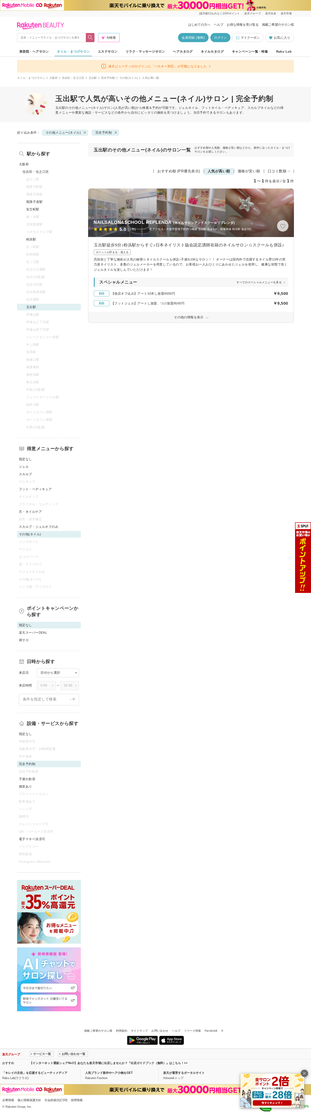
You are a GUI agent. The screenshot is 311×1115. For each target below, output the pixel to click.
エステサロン (108, 51)
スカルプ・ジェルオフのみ (38, 526)
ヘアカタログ (183, 51)
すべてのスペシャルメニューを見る (259, 282)
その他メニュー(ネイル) (86, 108)
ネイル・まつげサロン (73, 51)
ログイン (220, 37)
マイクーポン (250, 37)
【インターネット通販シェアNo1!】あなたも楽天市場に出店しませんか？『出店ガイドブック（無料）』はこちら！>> (109, 1063)
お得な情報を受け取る (243, 24)
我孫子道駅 (34, 202)
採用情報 (77, 1100)
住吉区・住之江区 (73, 77)
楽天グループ (252, 13)
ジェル (24, 466)
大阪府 (53, 77)
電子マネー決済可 (32, 839)
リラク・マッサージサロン (145, 51)
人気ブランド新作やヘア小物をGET (109, 1072)
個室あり (25, 786)
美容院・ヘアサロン (34, 51)
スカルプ (25, 474)
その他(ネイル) (128, 77)
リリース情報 (192, 1030)
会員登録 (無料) (193, 37)
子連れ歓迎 (27, 779)
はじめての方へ (199, 24)
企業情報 (8, 1100)
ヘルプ (218, 24)
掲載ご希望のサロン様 (278, 24)
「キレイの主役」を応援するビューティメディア (34, 1072)
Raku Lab (284, 51)
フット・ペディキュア (35, 489)
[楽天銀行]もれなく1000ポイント (219, 13)
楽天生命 (270, 13)
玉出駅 (93, 77)
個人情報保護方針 (29, 1100)
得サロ (24, 640)
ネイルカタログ (212, 51)
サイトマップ (139, 1030)
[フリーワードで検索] (90, 37)
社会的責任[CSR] (56, 1100)
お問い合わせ (159, 1030)
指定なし (25, 459)
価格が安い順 (249, 171)
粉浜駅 (31, 239)
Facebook (211, 1030)
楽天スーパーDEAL (33, 632)
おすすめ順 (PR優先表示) (178, 171)
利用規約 (121, 1030)
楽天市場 (286, 13)
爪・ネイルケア (30, 511)
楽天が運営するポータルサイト (184, 1072)
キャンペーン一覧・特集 (250, 51)
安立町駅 (32, 209)
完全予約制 (108, 77)
